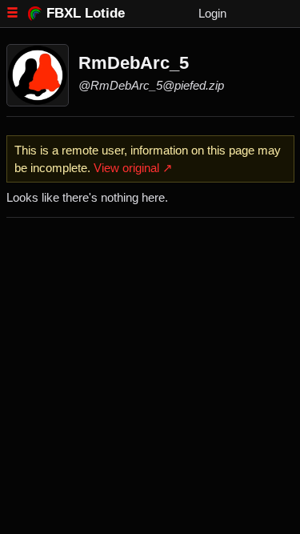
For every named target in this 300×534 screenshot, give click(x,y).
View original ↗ (133, 168)
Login (212, 13)
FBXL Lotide (85, 13)
